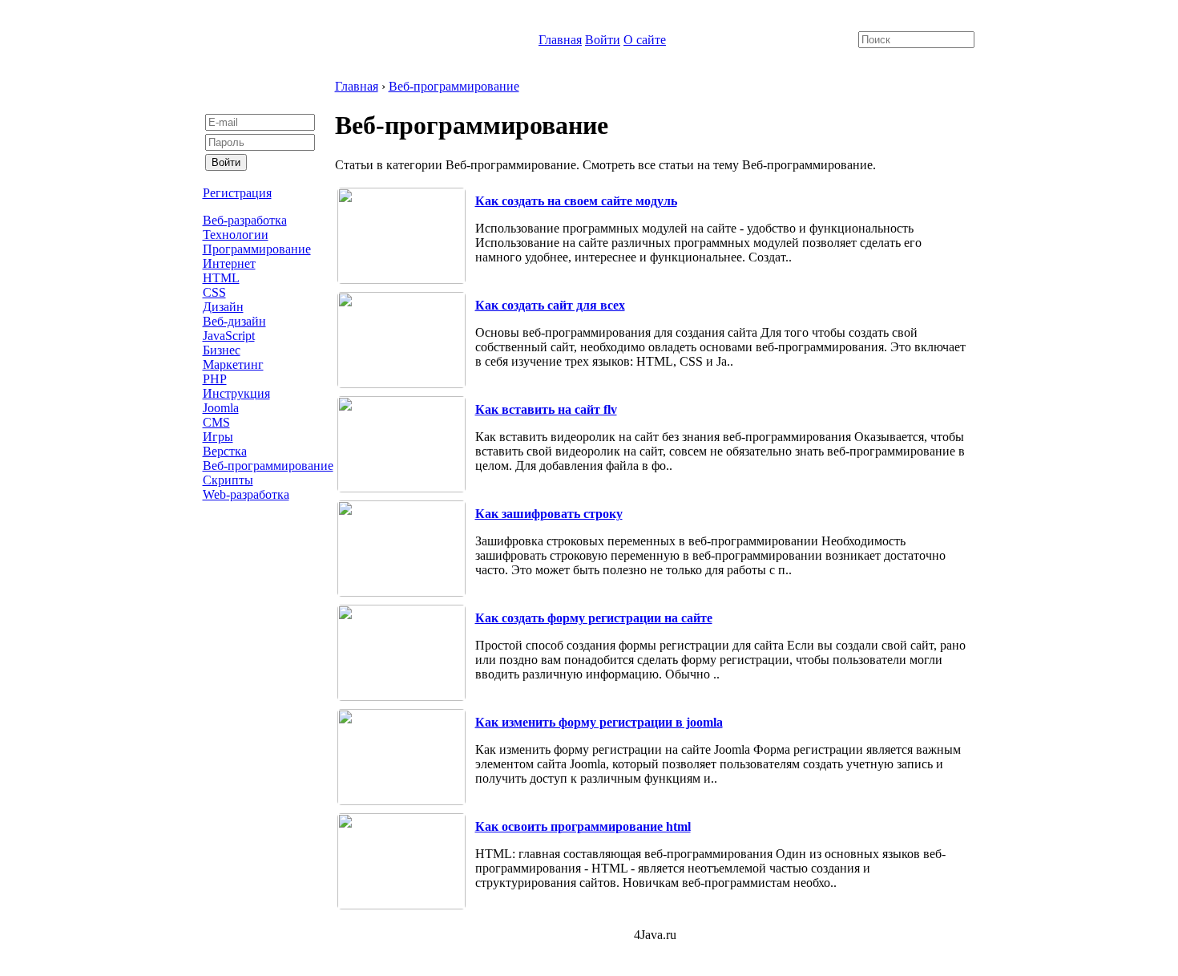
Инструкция (236, 393)
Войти (602, 40)
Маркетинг (233, 364)
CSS (214, 292)
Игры (218, 436)
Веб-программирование (268, 465)
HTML (221, 278)
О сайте (644, 40)
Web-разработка (246, 494)
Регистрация (237, 193)
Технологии (235, 234)
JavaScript (229, 335)
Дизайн (223, 307)
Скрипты (228, 480)
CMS (216, 422)
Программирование (257, 249)
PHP (215, 379)
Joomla (221, 408)
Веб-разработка (245, 220)
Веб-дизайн (234, 321)
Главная (560, 40)
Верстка (225, 451)
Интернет (229, 263)
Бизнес (221, 350)
